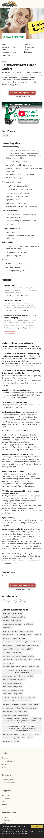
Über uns (5, 795)
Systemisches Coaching (10, 734)
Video (23, 738)
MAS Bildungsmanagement (30, 704)
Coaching (5, 638)
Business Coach (7, 635)
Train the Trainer (26, 734)
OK (37, 826)
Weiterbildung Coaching (10, 741)
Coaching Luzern (33, 645)
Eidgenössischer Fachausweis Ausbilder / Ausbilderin (20, 667)
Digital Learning (20, 660)
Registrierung (7, 820)
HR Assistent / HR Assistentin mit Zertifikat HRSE (18, 697)
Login (4, 823)
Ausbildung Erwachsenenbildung (13, 617)
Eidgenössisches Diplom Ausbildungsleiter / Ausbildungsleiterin (22, 671)
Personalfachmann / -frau (11, 708)
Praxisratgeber (7, 779)
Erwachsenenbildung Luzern (12, 687)
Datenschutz (6, 804)
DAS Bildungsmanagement (11, 652)
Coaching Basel (7, 645)
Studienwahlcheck (8, 783)
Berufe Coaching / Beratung (11, 624)
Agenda (4, 767)
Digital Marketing (34, 660)
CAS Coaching (20, 635)
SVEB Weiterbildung (9, 715)
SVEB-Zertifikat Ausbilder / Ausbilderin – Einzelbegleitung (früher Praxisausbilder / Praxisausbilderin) (22, 728)
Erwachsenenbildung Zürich (12, 694)
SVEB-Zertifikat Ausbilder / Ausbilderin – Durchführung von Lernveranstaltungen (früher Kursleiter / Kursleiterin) (22, 721)
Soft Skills (18, 711)
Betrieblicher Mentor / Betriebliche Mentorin (17, 631)
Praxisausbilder (7, 711)
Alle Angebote (9, 333)
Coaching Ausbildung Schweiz (29, 642)
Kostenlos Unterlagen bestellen (22, 93)
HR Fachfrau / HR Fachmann (12, 701)
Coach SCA (37, 635)
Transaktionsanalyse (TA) (10, 738)
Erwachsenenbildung (26, 676)
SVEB (26, 711)
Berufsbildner (28, 624)
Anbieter (5, 764)
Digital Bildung (7, 660)
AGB (5, 576)
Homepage (28, 52)
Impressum (6, 798)
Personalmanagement (29, 708)
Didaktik (31, 656)
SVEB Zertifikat (23, 715)
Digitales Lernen (8, 663)
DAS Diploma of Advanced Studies (14, 656)
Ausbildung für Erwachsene (11, 620)
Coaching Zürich (26, 649)
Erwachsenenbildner (9, 676)
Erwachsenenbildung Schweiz (12, 690)
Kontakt (5, 817)
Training (37, 734)
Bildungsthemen (8, 761)
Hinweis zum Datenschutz (22, 96)
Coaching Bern (20, 645)
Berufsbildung (7, 628)
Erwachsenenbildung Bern (11, 683)
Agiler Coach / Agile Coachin (12, 613)
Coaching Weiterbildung (10, 649)
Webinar (31, 738)
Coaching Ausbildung (9, 642)
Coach (29, 635)
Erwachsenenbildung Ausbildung (13, 679)
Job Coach (27, 701)
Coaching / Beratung (18, 638)
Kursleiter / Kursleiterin (10, 704)
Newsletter (6, 758)
